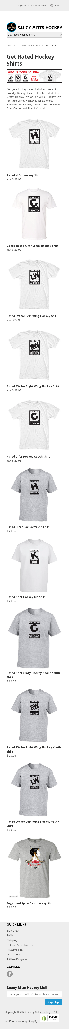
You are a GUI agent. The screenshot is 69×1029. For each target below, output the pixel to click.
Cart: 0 (58, 5)
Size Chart (13, 930)
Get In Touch (14, 954)
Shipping (12, 940)
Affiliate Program (17, 959)
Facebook (10, 974)
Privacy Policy (15, 949)
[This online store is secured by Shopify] (48, 1021)
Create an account (37, 5)
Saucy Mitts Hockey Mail (27, 988)
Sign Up (53, 1002)
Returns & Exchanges (20, 944)
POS (55, 1012)
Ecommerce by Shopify (23, 1021)
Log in (20, 5)
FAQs (10, 935)
